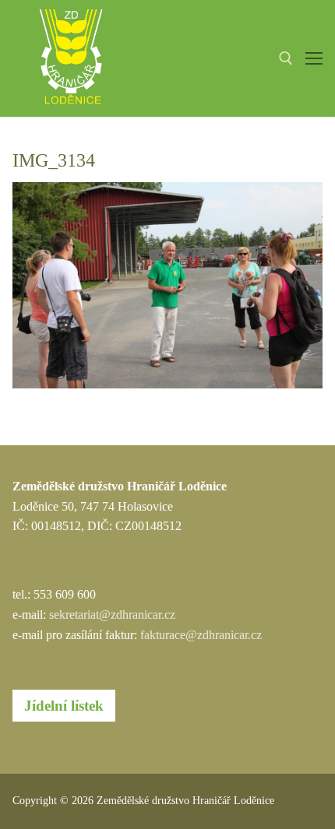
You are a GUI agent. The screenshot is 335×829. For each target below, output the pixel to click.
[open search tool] (286, 58)
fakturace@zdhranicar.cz (201, 634)
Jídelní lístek (64, 705)
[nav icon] (314, 58)
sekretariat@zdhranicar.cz (112, 614)
